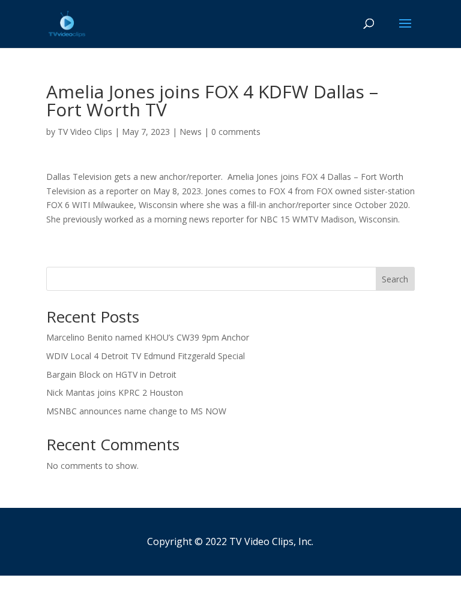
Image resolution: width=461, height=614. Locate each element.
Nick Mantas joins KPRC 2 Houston (114, 392)
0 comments (236, 131)
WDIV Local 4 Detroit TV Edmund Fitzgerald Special (145, 356)
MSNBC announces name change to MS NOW (136, 411)
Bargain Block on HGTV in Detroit (111, 374)
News (190, 131)
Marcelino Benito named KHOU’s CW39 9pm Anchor (147, 337)
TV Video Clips (85, 131)
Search (395, 279)
